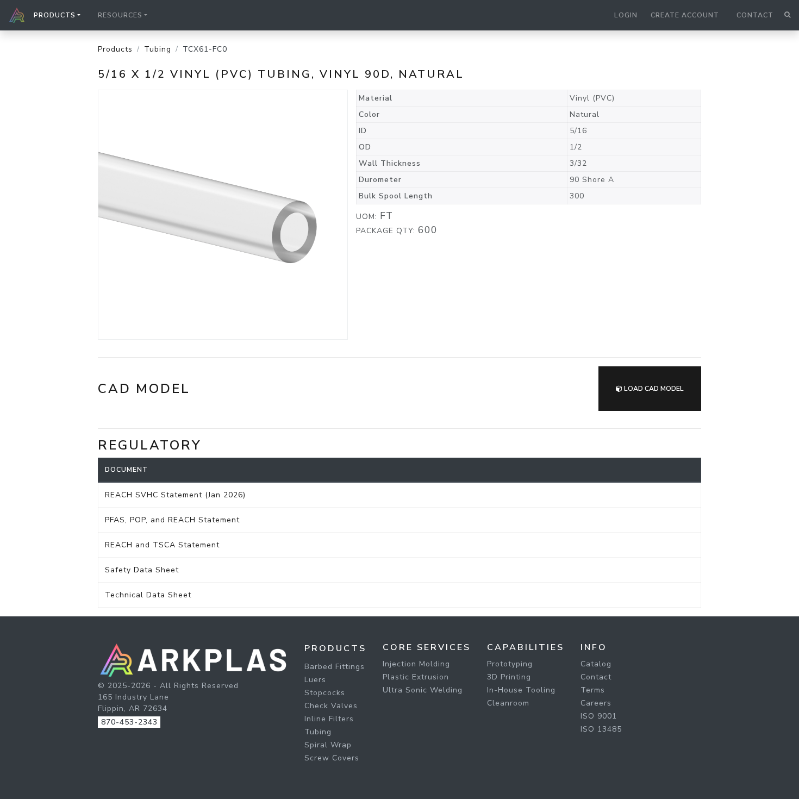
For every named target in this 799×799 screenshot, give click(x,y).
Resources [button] (120, 15)
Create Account (685, 15)
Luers (315, 680)
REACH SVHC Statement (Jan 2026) (175, 495)
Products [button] (55, 15)
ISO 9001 (598, 716)
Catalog (595, 664)
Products (115, 49)
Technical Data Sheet (148, 595)
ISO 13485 (601, 729)
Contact (754, 15)
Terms (592, 690)
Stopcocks (324, 693)
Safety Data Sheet (142, 570)
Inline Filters (329, 719)
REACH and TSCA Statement (162, 545)
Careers (595, 703)
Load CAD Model (653, 388)
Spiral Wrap (328, 745)
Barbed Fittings (334, 666)
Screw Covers (331, 758)
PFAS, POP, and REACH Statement (172, 520)
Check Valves (331, 706)
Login (626, 15)
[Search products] (787, 15)
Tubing (157, 49)
